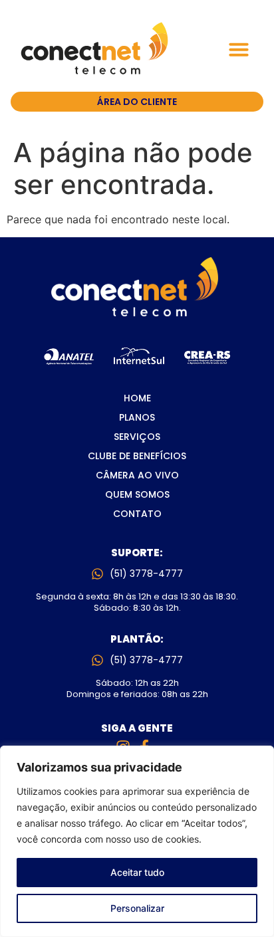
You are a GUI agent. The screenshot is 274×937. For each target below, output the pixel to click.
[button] (239, 49)
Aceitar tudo (137, 872)
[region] (137, 841)
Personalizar (137, 908)
